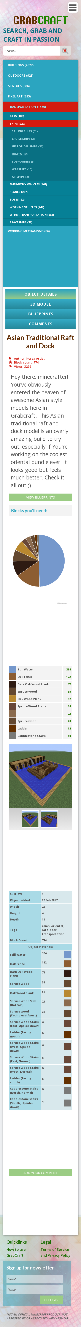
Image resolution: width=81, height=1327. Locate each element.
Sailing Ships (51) (25, 131)
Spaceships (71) (21, 222)
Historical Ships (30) (27, 146)
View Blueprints (40, 497)
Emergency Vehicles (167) (28, 184)
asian (46, 926)
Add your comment (41, 1173)
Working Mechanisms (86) (29, 231)
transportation (53, 934)
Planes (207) (18, 192)
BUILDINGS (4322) (20, 65)
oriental (57, 926)
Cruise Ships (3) (23, 139)
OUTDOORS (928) (20, 75)
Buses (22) (17, 199)
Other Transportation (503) (32, 215)
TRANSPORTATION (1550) (27, 107)
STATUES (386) (19, 86)
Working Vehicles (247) (27, 207)
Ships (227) (17, 123)
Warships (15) (22, 169)
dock (53, 930)
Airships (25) (21, 177)
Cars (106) (17, 116)
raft (45, 930)
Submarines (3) (23, 161)
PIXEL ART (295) (19, 96)
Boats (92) (19, 154)
